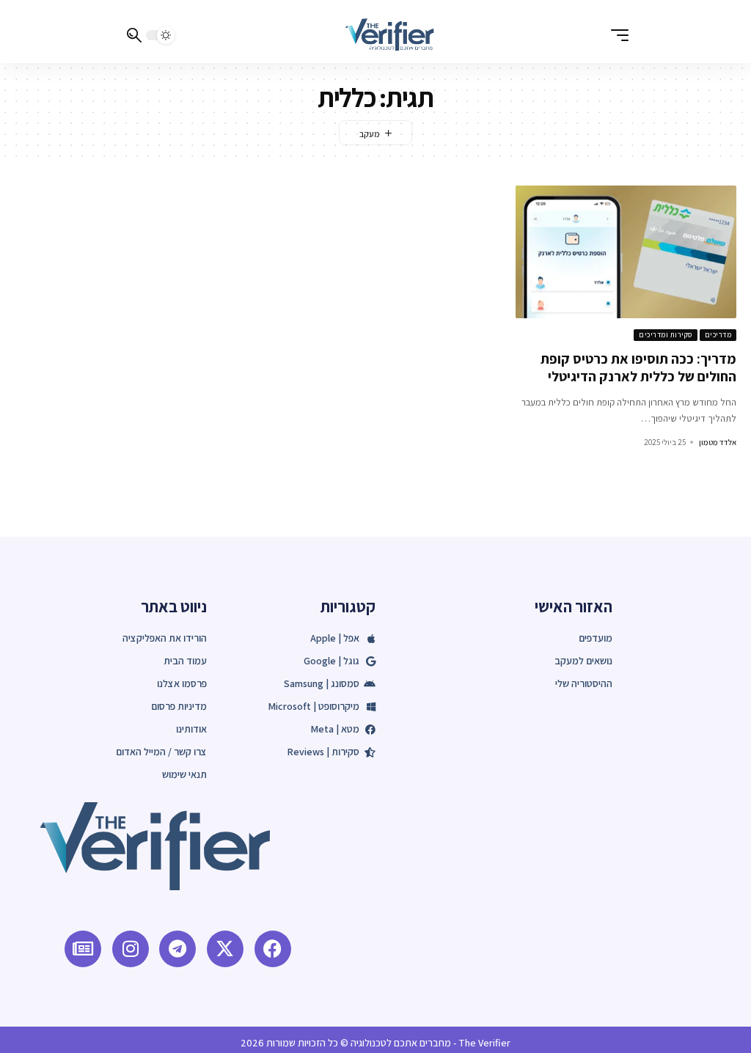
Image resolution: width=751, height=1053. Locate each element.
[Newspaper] (83, 949)
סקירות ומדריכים (665, 335)
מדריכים (718, 335)
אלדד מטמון (717, 442)
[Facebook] (272, 949)
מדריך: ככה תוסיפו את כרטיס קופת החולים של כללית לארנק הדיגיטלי (638, 368)
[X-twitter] (225, 949)
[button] (616, 35)
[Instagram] (130, 949)
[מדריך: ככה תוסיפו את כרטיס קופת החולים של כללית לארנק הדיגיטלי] (626, 252)
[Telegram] (177, 949)
